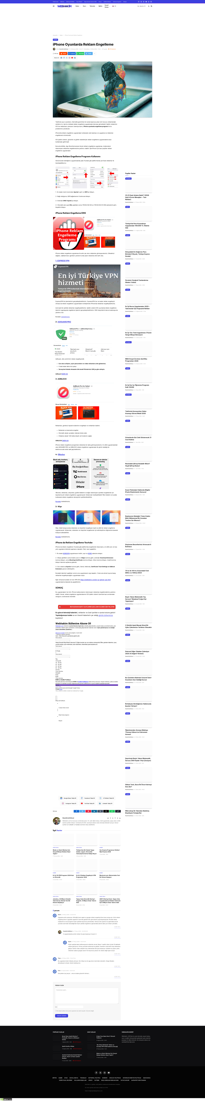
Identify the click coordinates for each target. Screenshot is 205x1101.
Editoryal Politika (70, 1)
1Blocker (61, 454)
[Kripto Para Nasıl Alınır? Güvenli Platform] (91, 1038)
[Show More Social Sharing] (94, 53)
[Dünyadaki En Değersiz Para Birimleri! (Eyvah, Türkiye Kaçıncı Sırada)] (138, 241)
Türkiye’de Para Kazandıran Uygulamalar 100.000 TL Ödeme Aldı (137, 226)
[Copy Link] (47, 149)
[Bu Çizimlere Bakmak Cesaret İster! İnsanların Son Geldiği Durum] (138, 667)
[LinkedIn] (47, 137)
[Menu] (53, 6)
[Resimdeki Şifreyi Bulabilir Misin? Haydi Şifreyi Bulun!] (138, 453)
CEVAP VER (117, 926)
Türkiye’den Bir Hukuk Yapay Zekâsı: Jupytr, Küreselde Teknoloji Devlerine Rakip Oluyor (86, 851)
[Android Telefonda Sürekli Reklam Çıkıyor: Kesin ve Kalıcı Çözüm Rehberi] (57, 1057)
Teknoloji (92, 6)
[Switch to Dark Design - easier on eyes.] (149, 6)
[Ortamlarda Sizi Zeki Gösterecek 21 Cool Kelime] (138, 427)
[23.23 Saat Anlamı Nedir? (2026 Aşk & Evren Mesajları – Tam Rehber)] (138, 185)
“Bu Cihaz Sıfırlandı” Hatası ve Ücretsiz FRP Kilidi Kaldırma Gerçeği (107, 1045)
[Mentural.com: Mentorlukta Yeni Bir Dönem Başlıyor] (110, 865)
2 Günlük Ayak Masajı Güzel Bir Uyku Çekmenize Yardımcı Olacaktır (138, 626)
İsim (56, 1007)
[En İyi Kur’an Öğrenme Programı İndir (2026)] (138, 375)
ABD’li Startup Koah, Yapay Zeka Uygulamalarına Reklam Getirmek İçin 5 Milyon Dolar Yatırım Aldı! (110, 900)
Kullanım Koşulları (117, 1)
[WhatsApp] (47, 133)
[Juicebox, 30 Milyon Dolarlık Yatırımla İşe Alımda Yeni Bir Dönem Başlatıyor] (63, 888)
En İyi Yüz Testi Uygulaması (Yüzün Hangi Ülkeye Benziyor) (138, 334)
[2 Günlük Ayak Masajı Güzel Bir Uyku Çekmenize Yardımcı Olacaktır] (138, 615)
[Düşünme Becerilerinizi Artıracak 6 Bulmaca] (138, 534)
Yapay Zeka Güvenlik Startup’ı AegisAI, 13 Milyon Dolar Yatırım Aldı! (86, 900)
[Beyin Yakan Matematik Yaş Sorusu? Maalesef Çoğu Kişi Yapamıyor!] (138, 586)
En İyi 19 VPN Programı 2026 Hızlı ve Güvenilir (63, 876)
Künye (100, 1)
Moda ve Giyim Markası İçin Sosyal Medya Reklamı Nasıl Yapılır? (61, 851)
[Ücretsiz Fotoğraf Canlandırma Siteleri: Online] (138, 270)
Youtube (77, 824)
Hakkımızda (55, 1)
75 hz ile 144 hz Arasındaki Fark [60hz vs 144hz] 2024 (137, 572)
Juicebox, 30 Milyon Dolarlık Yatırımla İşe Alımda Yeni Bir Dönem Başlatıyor (62, 900)
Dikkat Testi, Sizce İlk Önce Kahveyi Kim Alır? (138, 786)
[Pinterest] (47, 141)
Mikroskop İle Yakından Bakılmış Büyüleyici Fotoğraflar (137, 812)
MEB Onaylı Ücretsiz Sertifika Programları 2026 (136, 360)
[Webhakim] (64, 6)
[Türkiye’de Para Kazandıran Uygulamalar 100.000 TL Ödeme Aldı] (138, 213)
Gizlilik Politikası (107, 1)
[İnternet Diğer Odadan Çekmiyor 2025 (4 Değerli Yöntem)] (138, 641)
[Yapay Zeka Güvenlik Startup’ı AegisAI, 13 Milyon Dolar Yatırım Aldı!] (86, 888)
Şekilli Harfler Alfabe (68, 1046)
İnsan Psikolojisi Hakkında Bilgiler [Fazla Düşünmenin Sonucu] (137, 491)
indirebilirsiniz (65, 317)
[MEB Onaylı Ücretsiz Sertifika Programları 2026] (138, 348)
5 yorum (105, 49)
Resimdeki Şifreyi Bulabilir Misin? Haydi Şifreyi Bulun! (137, 465)
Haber (77, 6)
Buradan (58, 501)
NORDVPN (66, 553)
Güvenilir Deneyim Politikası (132, 1077)
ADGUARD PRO (64, 322)
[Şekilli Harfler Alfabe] (57, 1048)
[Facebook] (47, 126)
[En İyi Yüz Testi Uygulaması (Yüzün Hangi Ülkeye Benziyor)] (138, 322)
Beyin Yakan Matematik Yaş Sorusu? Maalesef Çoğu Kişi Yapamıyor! (135, 599)
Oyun (84, 6)
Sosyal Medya (107, 6)
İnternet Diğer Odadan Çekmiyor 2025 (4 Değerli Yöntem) (137, 653)
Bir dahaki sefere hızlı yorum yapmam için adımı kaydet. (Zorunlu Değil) (75, 1011)
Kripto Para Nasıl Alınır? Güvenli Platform (105, 1037)
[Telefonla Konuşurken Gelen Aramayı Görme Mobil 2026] (138, 401)
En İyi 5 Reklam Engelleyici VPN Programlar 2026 (86, 876)
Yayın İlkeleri (79, 1)
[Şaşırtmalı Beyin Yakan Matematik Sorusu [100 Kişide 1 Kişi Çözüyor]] (138, 748)
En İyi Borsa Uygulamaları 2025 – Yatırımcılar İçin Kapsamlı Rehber (137, 308)
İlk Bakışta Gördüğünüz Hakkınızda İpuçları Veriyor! (138, 705)
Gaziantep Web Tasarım (138, 1080)
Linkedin (71, 824)
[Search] (151, 6)
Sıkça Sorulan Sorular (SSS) (90, 1)
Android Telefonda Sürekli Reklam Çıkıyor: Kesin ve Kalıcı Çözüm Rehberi (72, 1056)
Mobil (127, 206)
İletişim (125, 1)
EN (115, 6)
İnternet (128, 178)
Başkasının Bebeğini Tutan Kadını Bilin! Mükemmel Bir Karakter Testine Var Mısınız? (137, 518)
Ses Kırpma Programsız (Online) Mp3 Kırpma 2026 (110, 851)
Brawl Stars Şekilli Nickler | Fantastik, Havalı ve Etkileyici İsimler (70, 1037)
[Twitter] (47, 130)
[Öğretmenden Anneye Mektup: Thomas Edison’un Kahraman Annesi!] (138, 720)
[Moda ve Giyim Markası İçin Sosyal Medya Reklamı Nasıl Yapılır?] (63, 840)
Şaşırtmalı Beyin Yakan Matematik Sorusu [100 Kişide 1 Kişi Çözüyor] (138, 759)
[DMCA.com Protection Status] (6, 1100)
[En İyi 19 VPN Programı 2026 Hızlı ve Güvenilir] (63, 865)
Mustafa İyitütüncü (63, 49)
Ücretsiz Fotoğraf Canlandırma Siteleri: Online (136, 281)
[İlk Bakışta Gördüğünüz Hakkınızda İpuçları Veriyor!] (138, 693)
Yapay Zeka (56, 847)
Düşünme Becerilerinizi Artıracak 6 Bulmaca (138, 546)
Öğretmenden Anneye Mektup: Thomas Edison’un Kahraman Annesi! (136, 732)
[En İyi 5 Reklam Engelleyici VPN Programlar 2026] (86, 865)
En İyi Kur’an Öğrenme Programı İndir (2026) (137, 386)
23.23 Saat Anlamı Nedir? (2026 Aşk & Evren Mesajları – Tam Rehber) (137, 197)
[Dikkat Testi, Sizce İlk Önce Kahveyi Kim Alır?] (138, 774)
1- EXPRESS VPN (62, 260)
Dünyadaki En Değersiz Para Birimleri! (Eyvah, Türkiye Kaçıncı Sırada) (137, 254)
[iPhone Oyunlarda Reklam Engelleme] (102, 89)
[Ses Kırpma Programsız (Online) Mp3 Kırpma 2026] (110, 840)
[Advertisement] (102, 22)
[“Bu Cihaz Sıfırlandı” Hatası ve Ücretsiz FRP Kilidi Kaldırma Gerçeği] (91, 1047)
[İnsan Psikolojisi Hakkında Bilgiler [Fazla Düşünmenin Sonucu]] (138, 479)
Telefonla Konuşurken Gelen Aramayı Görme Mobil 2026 (135, 412)
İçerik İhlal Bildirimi (65, 1080)
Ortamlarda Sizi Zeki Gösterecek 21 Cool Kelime (138, 439)
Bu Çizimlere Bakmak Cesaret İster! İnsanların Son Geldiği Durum (138, 679)
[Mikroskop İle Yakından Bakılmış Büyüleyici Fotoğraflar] (138, 800)
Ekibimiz (62, 1)
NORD (90, 553)
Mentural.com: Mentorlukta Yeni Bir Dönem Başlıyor (110, 876)
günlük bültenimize (106, 615)
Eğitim (100, 6)
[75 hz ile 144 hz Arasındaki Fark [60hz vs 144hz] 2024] (138, 560)
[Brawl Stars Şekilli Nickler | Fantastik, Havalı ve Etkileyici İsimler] (57, 1038)
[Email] (47, 145)
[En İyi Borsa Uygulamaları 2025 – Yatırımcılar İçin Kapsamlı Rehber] (138, 296)
